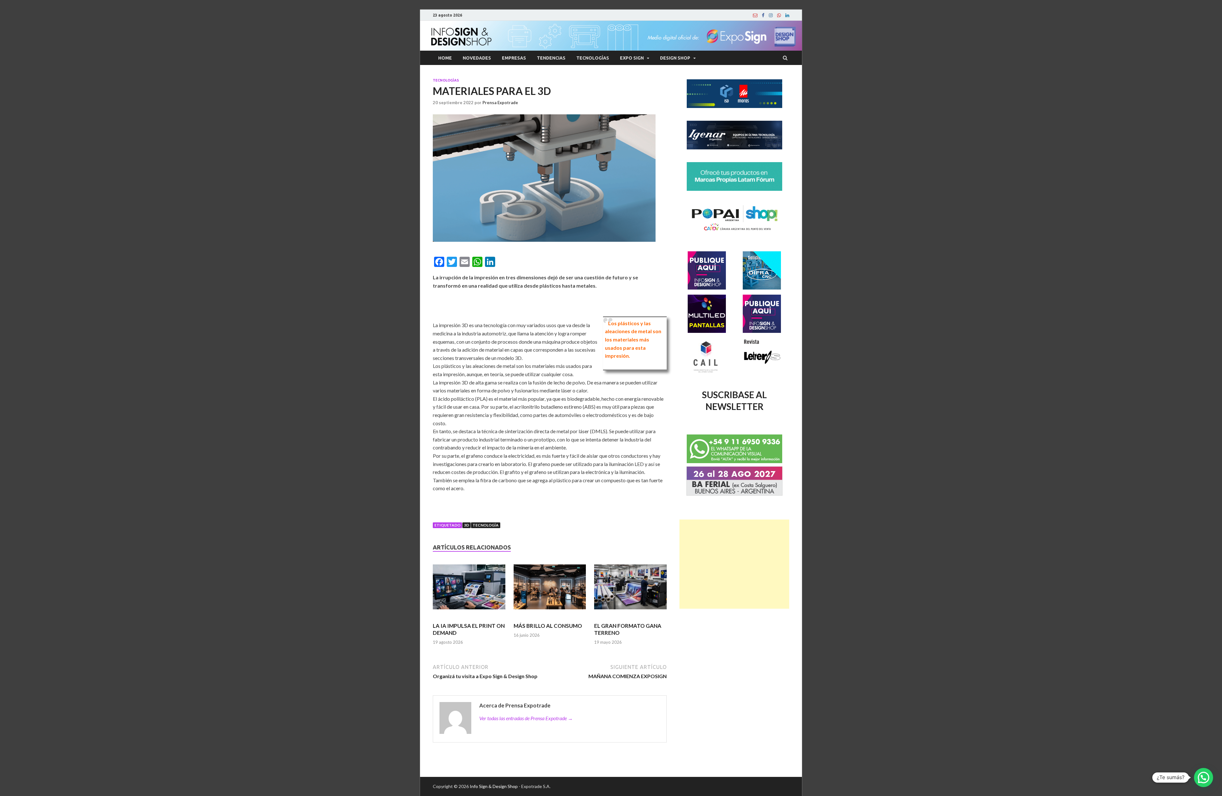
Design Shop (675, 58)
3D (466, 525)
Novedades (477, 58)
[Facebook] (763, 15)
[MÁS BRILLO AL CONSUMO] (550, 589)
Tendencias (551, 58)
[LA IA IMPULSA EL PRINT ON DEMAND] (469, 589)
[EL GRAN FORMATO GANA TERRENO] (630, 589)
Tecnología (486, 525)
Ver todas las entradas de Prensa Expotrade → (526, 718)
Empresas (514, 58)
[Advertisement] (734, 564)
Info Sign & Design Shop (494, 786)
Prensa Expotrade (500, 102)
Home (445, 58)
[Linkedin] (787, 15)
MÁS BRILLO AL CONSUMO (548, 625)
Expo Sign (632, 58)
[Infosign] (755, 15)
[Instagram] (770, 15)
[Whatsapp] (779, 15)
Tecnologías (592, 58)
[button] (1203, 777)
